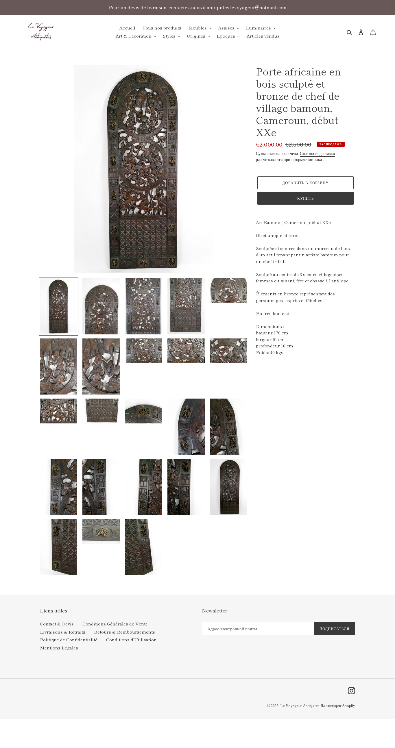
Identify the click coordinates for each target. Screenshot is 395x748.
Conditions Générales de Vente (115, 624)
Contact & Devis (57, 624)
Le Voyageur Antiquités (300, 705)
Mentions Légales (59, 648)
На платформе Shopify (338, 705)
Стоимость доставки (317, 153)
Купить (305, 198)
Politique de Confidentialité (68, 639)
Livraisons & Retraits (62, 632)
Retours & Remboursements (124, 632)
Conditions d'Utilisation (131, 639)
